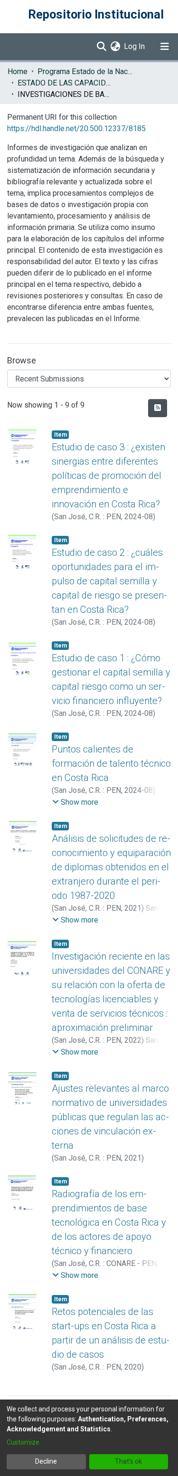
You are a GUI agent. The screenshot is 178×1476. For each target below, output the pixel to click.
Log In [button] (135, 46)
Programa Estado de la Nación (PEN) (84, 71)
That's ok (128, 1461)
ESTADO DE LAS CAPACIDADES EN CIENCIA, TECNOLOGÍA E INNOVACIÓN (65, 82)
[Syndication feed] (157, 408)
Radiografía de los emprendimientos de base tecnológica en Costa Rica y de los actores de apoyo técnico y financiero (109, 1222)
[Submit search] (101, 46)
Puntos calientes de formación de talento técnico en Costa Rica (111, 763)
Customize (23, 1442)
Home (18, 71)
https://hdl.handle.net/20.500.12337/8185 (76, 128)
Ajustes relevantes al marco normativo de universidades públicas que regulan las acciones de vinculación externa (110, 1117)
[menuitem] (115, 46)
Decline (46, 1461)
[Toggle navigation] (164, 46)
